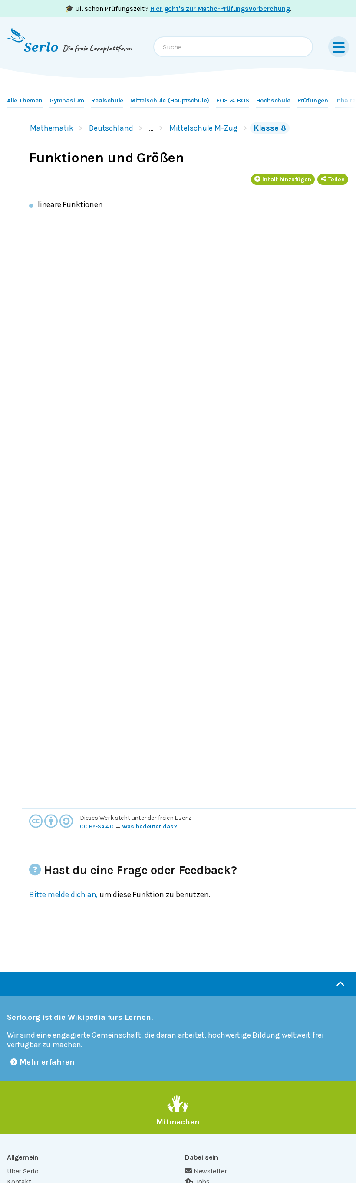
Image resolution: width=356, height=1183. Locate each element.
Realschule (107, 100)
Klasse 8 (270, 128)
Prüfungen (312, 100)
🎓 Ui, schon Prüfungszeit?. (178, 8)
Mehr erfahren (47, 1062)
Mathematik (51, 128)
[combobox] (233, 46)
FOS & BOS (232, 100)
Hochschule (273, 100)
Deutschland (111, 128)
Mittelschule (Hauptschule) (169, 100)
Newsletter (210, 1171)
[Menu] (338, 46)
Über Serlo (23, 1171)
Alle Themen (25, 100)
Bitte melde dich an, (63, 894)
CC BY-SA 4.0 (97, 826)
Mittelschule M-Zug (203, 128)
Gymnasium (66, 100)
